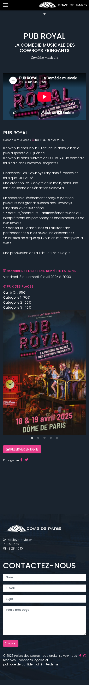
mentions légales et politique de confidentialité (25, 662)
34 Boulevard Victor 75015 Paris (17, 542)
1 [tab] (44, 14)
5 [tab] (57, 438)
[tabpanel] (44, 372)
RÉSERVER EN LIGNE (24, 449)
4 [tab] (51, 438)
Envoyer (11, 643)
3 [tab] (44, 438)
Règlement (53, 664)
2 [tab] (38, 438)
